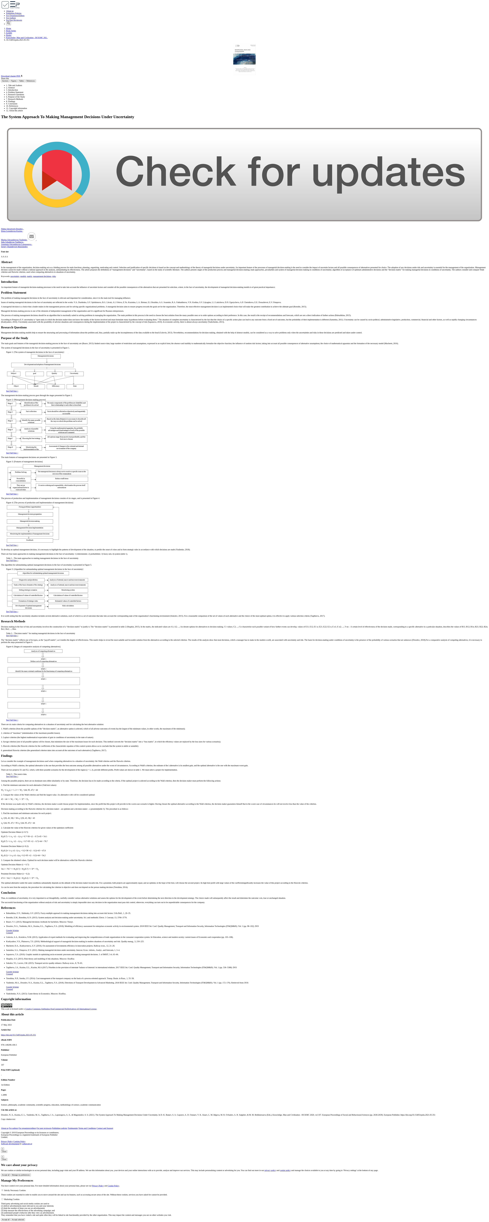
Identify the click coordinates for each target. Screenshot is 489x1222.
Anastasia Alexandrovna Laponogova (16, 244)
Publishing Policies (13, 13)
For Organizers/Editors (15, 16)
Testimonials (73, 1128)
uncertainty (14, 276)
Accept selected (18, 1220)
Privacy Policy (7, 1141)
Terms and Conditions (87, 1128)
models (23, 276)
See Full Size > (12, 391)
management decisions (42, 276)
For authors (13, 1128)
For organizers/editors (27, 1128)
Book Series (11, 31)
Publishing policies (59, 1128)
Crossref (9, 933)
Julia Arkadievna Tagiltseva (12, 242)
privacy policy (270, 1170)
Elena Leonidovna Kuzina (12, 231)
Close (4, 1151)
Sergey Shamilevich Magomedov (14, 247)
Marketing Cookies (11, 1199)
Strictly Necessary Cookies (15, 1190)
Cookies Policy (19, 1141)
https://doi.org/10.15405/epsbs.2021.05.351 (18, 1035)
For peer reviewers (44, 1128)
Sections (5, 81)
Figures (14, 81)
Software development (10, 1144)
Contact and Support (105, 1128)
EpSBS (9, 33)
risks (54, 276)
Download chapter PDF (11, 76)
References (30, 81)
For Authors (11, 18)
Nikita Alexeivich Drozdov (12, 229)
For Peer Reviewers (14, 20)
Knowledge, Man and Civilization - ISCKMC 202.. (27, 38)
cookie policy (285, 1170)
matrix (29, 276)
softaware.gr (27, 1144)
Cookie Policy (113, 1186)
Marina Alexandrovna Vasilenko (14, 240)
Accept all (5, 1175)
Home (8, 28)
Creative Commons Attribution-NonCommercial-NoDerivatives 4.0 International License (61, 1009)
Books (8, 35)
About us (9, 11)
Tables (21, 81)
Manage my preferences (21, 1175)
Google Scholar (12, 930)
